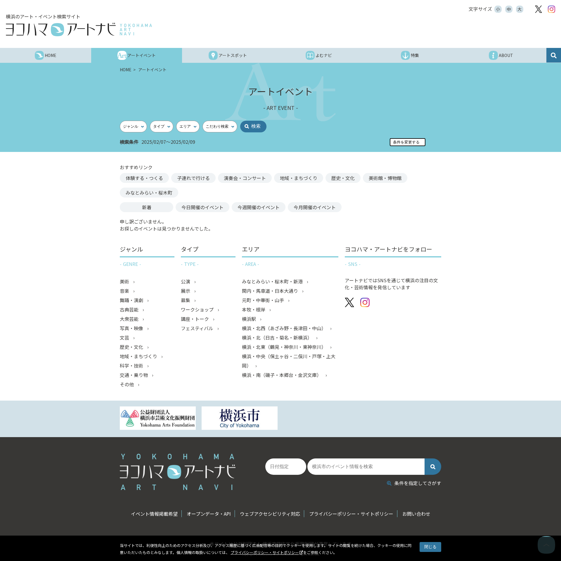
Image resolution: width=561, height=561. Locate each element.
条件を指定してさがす (417, 482)
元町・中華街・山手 (263, 300)
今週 (259, 207)
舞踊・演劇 (132, 300)
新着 (146, 207)
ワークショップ (198, 309)
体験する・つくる (144, 177)
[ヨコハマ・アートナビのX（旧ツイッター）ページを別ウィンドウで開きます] (538, 9)
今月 (315, 207)
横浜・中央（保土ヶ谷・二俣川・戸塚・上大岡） (288, 361)
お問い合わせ (416, 513)
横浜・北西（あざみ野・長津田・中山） (284, 328)
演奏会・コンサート (245, 177)
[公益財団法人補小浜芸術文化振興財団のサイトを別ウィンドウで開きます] (158, 418)
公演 (186, 281)
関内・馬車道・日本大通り (270, 290)
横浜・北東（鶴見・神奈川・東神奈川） (284, 346)
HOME (126, 69)
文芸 (125, 337)
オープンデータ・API (209, 513)
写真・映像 (132, 328)
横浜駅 (249, 318)
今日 (202, 207)
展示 (186, 290)
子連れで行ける (193, 177)
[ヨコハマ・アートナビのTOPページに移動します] (79, 29)
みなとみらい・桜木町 (149, 192)
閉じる (430, 546)
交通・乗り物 (134, 374)
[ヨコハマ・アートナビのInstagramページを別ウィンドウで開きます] (551, 9)
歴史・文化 (343, 177)
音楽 (125, 290)
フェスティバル (197, 328)
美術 (125, 281)
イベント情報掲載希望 (154, 513)
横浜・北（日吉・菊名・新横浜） (277, 337)
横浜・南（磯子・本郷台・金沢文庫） (282, 374)
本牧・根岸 (254, 309)
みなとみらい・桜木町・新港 (273, 281)
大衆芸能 (130, 318)
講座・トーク (195, 318)
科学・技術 (132, 365)
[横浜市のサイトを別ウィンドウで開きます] (240, 418)
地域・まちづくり (298, 177)
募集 (186, 300)
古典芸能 (130, 309)
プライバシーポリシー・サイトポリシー (265, 552)
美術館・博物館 (385, 177)
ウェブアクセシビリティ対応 (270, 513)
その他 (127, 384)
